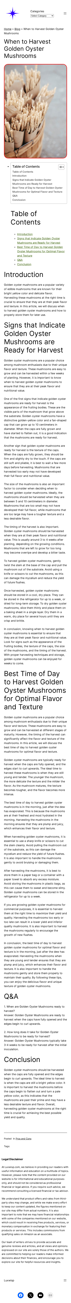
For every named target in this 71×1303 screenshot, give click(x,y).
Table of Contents (22, 171)
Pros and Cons (23, 1138)
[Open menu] (65, 13)
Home (7, 29)
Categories (37, 11)
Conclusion (19, 199)
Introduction (19, 175)
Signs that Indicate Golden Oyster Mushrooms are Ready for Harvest (32, 181)
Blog (17, 29)
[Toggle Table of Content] (60, 167)
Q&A (15, 195)
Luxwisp (9, 1280)
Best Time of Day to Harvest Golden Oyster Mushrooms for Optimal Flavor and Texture (37, 189)
